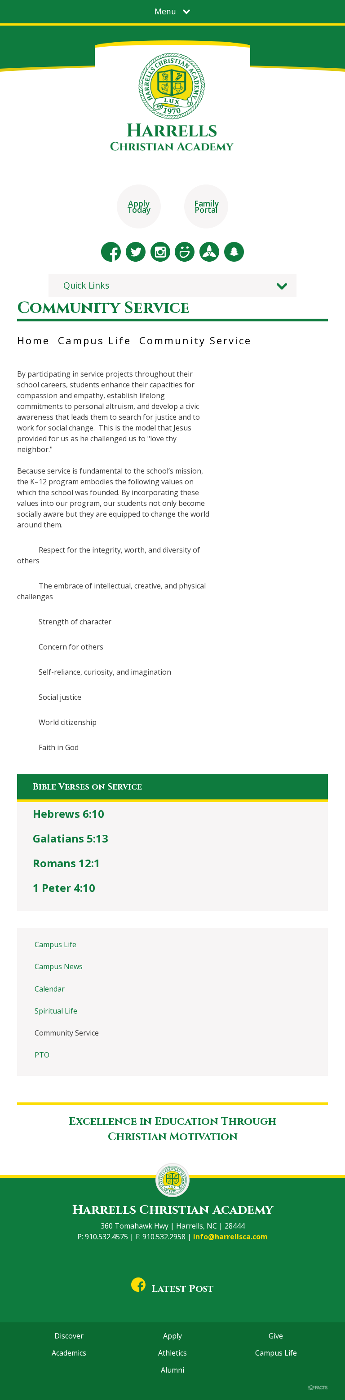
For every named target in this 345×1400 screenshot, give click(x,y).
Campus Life (94, 340)
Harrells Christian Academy (172, 1210)
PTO (42, 1055)
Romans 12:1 (66, 863)
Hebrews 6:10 (68, 813)
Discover (69, 1336)
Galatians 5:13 (70, 838)
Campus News (59, 966)
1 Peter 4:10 (64, 887)
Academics (69, 1353)
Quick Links (86, 285)
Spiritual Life (56, 1011)
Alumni (172, 1370)
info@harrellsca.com (230, 1237)
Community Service (195, 340)
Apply (172, 1336)
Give (276, 1336)
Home (33, 340)
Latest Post (182, 1288)
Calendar (50, 989)
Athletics (172, 1353)
